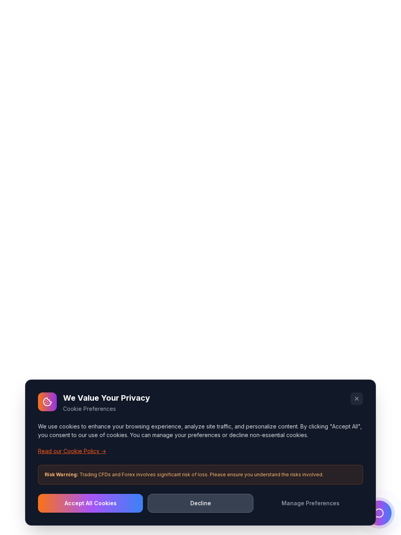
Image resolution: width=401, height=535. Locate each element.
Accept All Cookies (91, 503)
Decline (200, 503)
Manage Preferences (311, 503)
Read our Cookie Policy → (72, 451)
